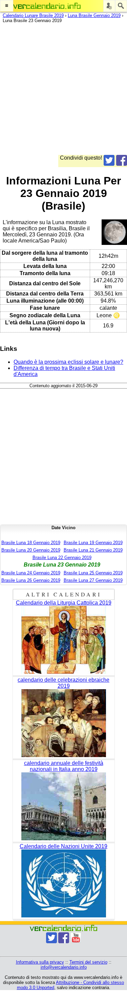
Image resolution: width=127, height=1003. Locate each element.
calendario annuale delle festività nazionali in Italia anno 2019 (63, 766)
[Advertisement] (63, 91)
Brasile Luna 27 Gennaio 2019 (93, 580)
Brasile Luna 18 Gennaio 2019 (30, 542)
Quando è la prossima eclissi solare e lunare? (68, 362)
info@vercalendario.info (64, 967)
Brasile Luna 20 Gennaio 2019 (30, 550)
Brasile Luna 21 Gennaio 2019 (93, 550)
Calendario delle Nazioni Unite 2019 (63, 846)
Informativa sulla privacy (40, 962)
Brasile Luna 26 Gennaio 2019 (30, 580)
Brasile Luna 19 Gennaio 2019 (93, 542)
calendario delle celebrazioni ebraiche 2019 (63, 683)
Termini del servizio (88, 962)
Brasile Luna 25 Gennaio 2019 (93, 572)
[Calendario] (47, 6)
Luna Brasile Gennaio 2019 (94, 15)
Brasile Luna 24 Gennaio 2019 (30, 572)
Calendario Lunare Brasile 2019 (33, 15)
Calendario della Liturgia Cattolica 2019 (63, 603)
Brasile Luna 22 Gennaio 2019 (62, 557)
